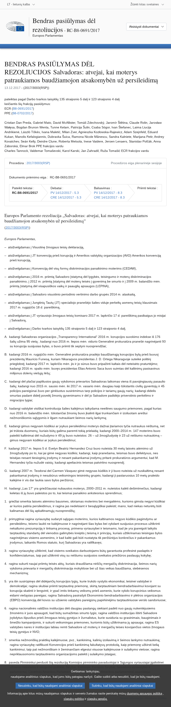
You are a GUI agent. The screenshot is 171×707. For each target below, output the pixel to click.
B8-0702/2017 (22, 113)
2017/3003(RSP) (38, 163)
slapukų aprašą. (97, 699)
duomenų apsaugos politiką (144, 693)
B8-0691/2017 (23, 108)
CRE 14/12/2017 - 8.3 (109, 197)
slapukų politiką (74, 699)
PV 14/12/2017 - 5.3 (65, 193)
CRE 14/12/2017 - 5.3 (66, 197)
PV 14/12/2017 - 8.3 (108, 193)
